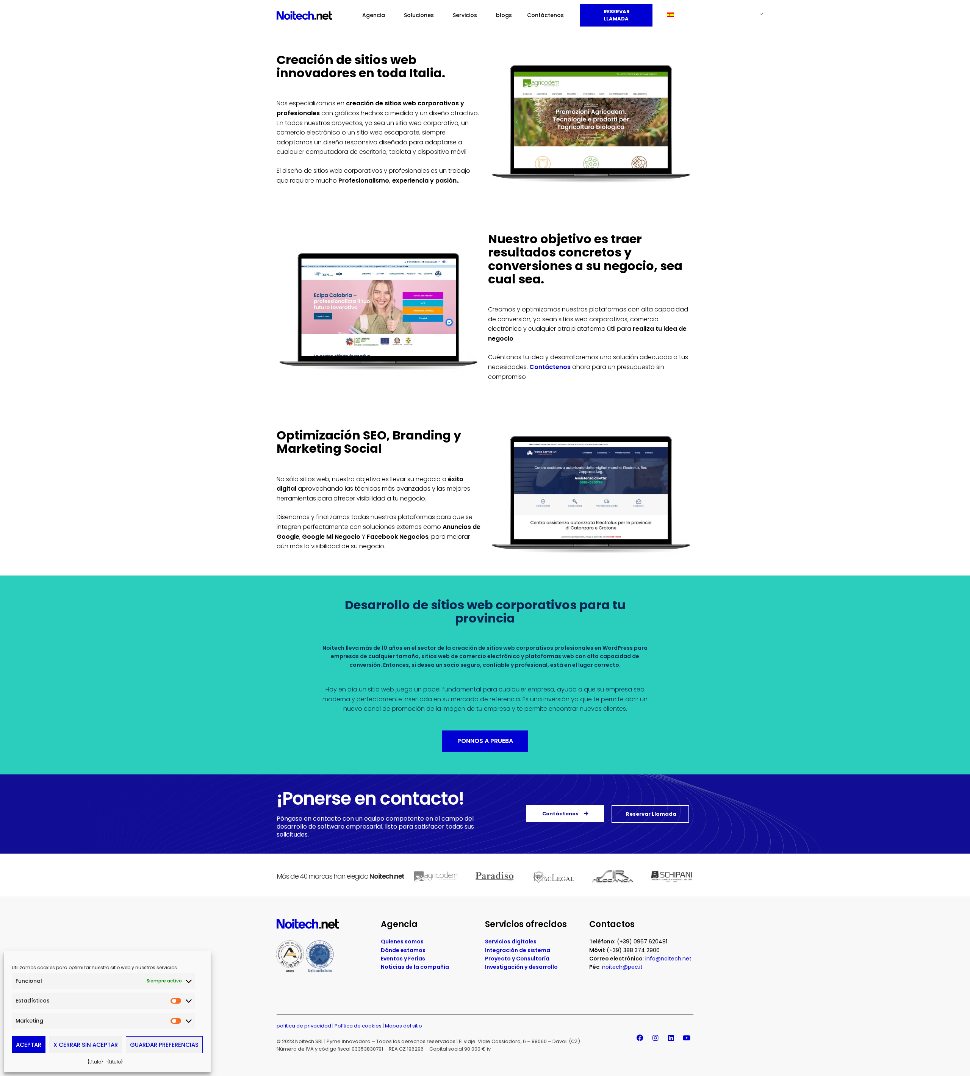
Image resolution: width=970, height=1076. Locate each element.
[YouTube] (686, 1038)
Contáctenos (545, 15)
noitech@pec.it (622, 967)
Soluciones (419, 15)
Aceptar (28, 1045)
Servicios (465, 15)
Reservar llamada (616, 15)
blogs (504, 15)
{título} (95, 1062)
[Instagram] (655, 1038)
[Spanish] (712, 15)
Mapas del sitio (403, 1025)
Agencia (373, 15)
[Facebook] (640, 1038)
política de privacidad (304, 1025)
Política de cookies (358, 1025)
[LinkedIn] (671, 1038)
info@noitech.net (668, 958)
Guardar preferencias (164, 1045)
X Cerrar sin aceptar (85, 1045)
